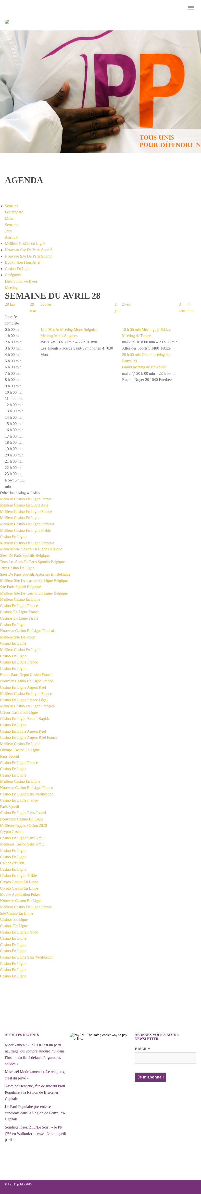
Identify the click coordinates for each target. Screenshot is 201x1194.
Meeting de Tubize (136, 336)
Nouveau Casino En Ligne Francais (27, 631)
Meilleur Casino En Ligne (25, 243)
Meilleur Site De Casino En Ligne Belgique (34, 580)
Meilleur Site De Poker (18, 637)
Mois (9, 218)
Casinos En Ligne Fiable (19, 618)
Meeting (11, 288)
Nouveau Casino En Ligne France (26, 681)
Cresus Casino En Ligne (19, 712)
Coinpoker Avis (12, 863)
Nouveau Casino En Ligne (20, 901)
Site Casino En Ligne (16, 913)
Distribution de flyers (21, 281)
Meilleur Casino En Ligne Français (27, 706)
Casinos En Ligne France (19, 612)
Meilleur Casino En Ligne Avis (24, 505)
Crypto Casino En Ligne (19, 882)
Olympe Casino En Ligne (20, 750)
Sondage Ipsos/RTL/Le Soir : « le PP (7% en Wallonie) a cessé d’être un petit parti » (35, 1133)
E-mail (142, 1049)
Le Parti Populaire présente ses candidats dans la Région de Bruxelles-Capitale (35, 1112)
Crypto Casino (11, 832)
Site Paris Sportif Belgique (20, 587)
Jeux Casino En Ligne (17, 568)
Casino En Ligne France (19, 606)
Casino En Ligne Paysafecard (23, 813)
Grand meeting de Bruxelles (143, 367)
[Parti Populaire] (7, 22)
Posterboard (14, 212)
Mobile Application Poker (20, 894)
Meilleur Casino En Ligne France (26, 499)
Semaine (11, 225)
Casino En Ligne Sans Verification (26, 794)
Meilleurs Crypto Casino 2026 (23, 825)
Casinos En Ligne (14, 919)
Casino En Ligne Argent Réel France (28, 737)
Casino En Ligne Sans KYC (22, 838)
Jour (8, 231)
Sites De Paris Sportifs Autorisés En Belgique (35, 574)
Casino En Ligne (18, 269)
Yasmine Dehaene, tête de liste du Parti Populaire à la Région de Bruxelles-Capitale (35, 1092)
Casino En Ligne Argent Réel (23, 687)
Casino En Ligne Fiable (18, 875)
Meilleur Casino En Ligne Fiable (25, 530)
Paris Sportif (9, 756)
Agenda (11, 237)
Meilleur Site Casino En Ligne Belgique (31, 549)
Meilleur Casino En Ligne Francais (27, 524)
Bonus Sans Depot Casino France (26, 675)
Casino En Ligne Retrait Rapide (25, 718)
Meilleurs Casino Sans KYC (22, 844)
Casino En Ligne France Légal (24, 700)
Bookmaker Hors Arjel (22, 262)
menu (191, 8)
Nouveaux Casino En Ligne (21, 819)
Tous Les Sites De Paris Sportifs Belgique (32, 562)
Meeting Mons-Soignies (58, 336)
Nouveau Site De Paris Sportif (28, 250)
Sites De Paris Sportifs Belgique (25, 555)
